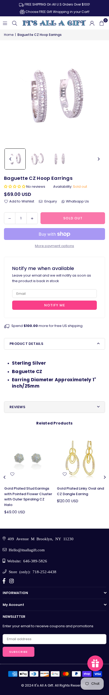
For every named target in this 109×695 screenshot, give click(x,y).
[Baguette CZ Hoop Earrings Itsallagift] (15, 159)
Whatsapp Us (77, 201)
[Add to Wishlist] (12, 474)
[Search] (14, 22)
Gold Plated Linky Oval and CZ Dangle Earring (80, 491)
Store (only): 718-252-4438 (31, 571)
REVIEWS (17, 406)
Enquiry (50, 201)
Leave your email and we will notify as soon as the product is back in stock (51, 278)
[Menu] (5, 22)
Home (8, 34)
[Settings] (92, 23)
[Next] (98, 159)
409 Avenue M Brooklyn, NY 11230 (40, 538)
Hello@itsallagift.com (26, 550)
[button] (101, 23)
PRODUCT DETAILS (26, 343)
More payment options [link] (54, 245)
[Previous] (11, 159)
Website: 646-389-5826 (26, 561)
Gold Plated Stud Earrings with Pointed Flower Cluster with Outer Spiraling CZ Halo (28, 496)
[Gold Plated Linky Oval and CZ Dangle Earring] (81, 458)
